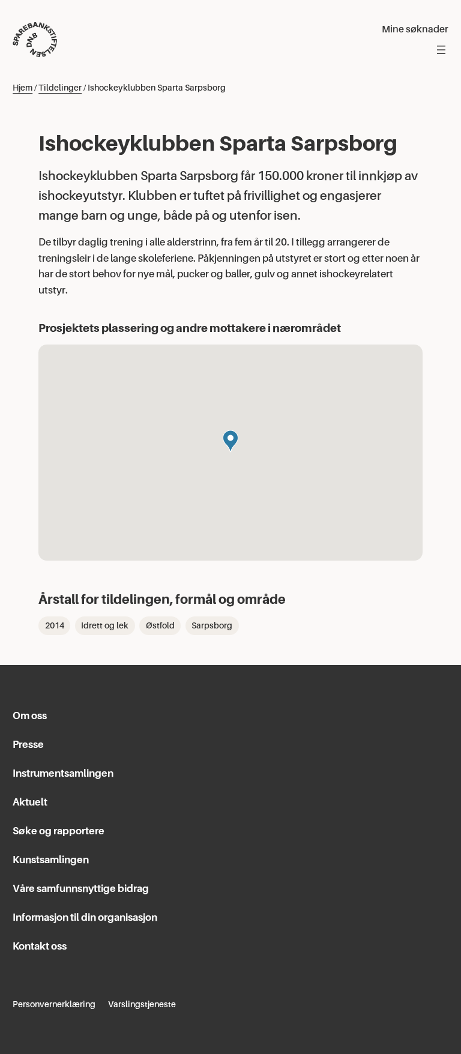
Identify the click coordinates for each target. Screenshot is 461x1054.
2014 (54, 625)
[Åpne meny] (441, 50)
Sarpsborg (211, 625)
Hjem (22, 87)
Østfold (160, 625)
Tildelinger (60, 87)
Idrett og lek (104, 625)
